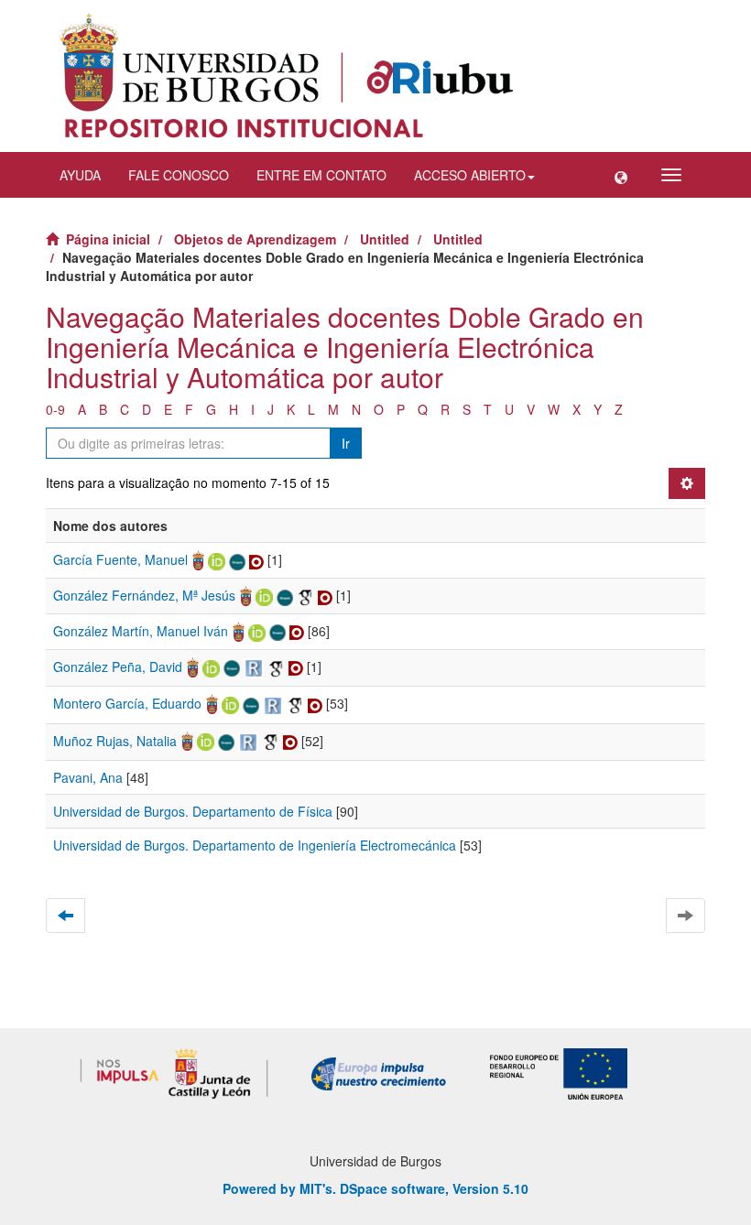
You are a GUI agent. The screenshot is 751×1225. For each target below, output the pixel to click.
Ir (346, 443)
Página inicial (108, 239)
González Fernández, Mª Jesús (144, 595)
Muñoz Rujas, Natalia (115, 741)
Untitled (384, 239)
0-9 (55, 409)
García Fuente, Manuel (120, 559)
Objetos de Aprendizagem (255, 239)
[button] (620, 174)
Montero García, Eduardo (127, 703)
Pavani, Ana (88, 777)
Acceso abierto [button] (470, 175)
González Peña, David (117, 666)
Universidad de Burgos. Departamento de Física (192, 811)
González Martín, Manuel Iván (140, 631)
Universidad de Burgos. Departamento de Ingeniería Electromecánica (254, 845)
